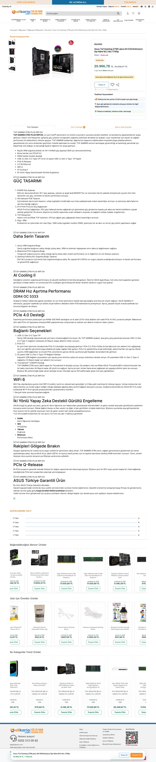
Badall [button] (136, 6)
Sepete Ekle (12, 589)
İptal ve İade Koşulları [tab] (123, 127)
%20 (17, 581)
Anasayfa (13, 30)
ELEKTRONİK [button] (129, 20)
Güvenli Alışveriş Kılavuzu (88, 735)
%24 (39, 702)
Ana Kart (48, 30)
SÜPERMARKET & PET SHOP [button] (18, 20)
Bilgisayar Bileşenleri (35, 30)
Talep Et (124, 755)
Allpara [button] (114, 6)
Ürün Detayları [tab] (32, 127)
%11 (97, 635)
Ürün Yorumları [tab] (78, 127)
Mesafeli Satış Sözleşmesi (112, 744)
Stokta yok (104, 55)
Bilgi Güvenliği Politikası (87, 739)
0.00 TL (117, 6)
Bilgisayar (22, 30)
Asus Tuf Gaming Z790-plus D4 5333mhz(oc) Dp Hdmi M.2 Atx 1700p (80, 30)
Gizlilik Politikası (108, 738)
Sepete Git (136, 755)
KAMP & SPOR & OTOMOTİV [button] (91, 20)
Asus (96, 55)
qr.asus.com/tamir (52, 493)
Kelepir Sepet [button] (102, 6)
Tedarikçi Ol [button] (6, 6)
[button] (128, 13)
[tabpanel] (78, 318)
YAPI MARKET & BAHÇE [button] (45, 20)
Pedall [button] (126, 6)
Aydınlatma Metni (109, 735)
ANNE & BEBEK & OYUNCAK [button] (60, 20)
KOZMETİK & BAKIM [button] (75, 20)
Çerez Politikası (108, 741)
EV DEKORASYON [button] (118, 20)
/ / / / (58, 30)
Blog (81, 729)
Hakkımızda (83, 732)
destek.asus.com (91, 493)
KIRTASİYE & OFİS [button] (140, 20)
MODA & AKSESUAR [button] (106, 20)
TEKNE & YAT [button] (33, 20)
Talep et (101, 85)
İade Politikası (84, 742)
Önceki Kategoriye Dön (19, 37)
